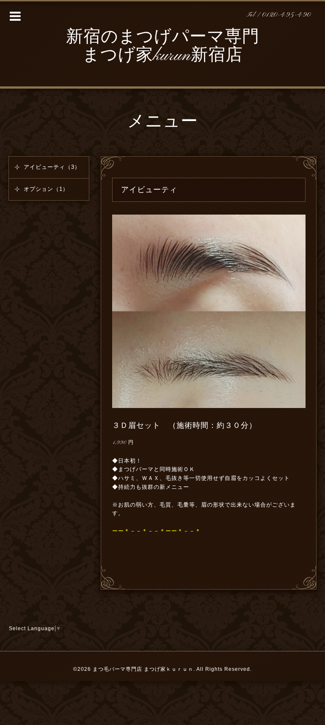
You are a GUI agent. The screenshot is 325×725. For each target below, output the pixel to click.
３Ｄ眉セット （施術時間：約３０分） (184, 425)
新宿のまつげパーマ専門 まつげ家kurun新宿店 (162, 46)
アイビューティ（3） (52, 167)
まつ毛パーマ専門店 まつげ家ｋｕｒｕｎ (143, 669)
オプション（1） (46, 189)
